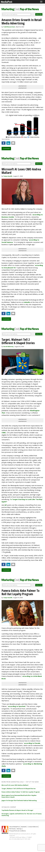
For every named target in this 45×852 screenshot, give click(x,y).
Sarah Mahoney (8, 346)
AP (6, 505)
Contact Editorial (33, 827)
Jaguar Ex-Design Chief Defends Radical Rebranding (19, 800)
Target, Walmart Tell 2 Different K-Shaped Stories (19, 788)
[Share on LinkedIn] (8, 143)
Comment (6, 148)
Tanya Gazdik (7, 176)
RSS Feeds (12, 829)
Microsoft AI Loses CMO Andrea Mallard (15, 785)
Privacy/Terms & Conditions (17, 831)
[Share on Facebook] (4, 143)
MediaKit (23, 827)
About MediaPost (14, 827)
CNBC (4, 433)
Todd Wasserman (9, 27)
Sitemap (19, 829)
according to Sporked (16, 706)
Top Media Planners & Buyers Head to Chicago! (17, 810)
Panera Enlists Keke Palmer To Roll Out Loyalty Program (21, 792)
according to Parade (32, 743)
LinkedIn (27, 302)
